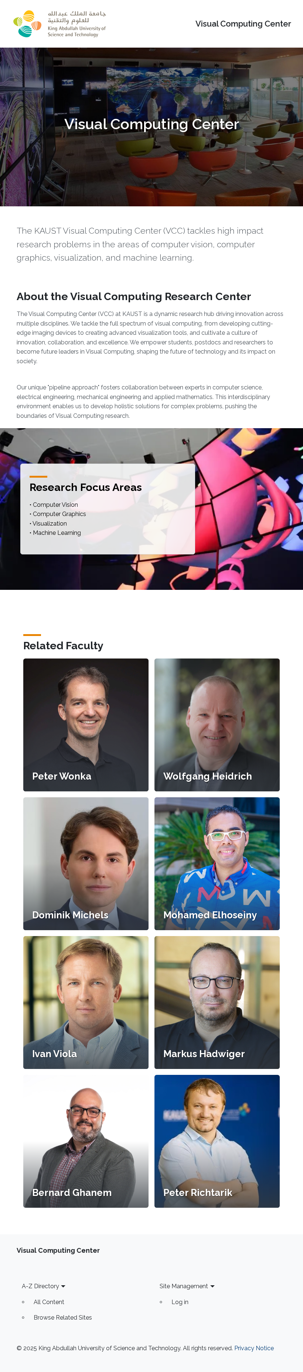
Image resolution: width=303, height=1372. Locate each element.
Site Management (184, 1286)
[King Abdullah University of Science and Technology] (59, 23)
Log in (179, 1302)
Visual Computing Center (243, 23)
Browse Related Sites (63, 1317)
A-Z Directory (40, 1286)
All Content (49, 1302)
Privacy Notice (254, 1348)
